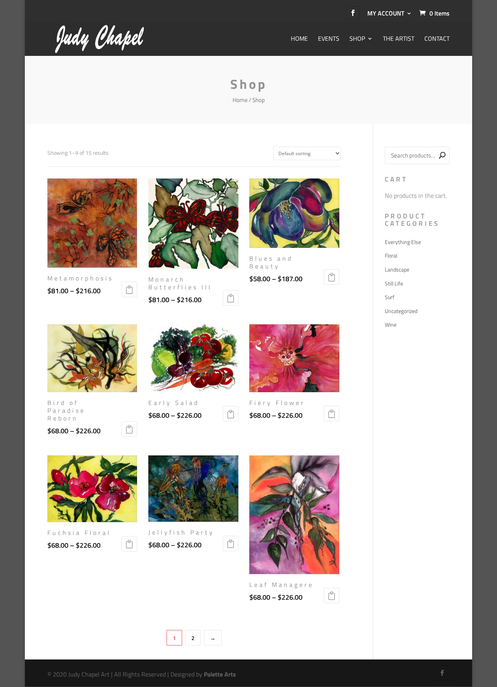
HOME (299, 39)
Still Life (394, 283)
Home (240, 99)
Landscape (397, 269)
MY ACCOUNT (385, 13)
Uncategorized (401, 311)
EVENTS (328, 39)
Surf (389, 297)
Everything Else (403, 242)
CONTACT (437, 39)
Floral (391, 255)
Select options (129, 289)
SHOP (357, 39)
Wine (390, 324)
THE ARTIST (398, 39)
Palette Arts (220, 674)
